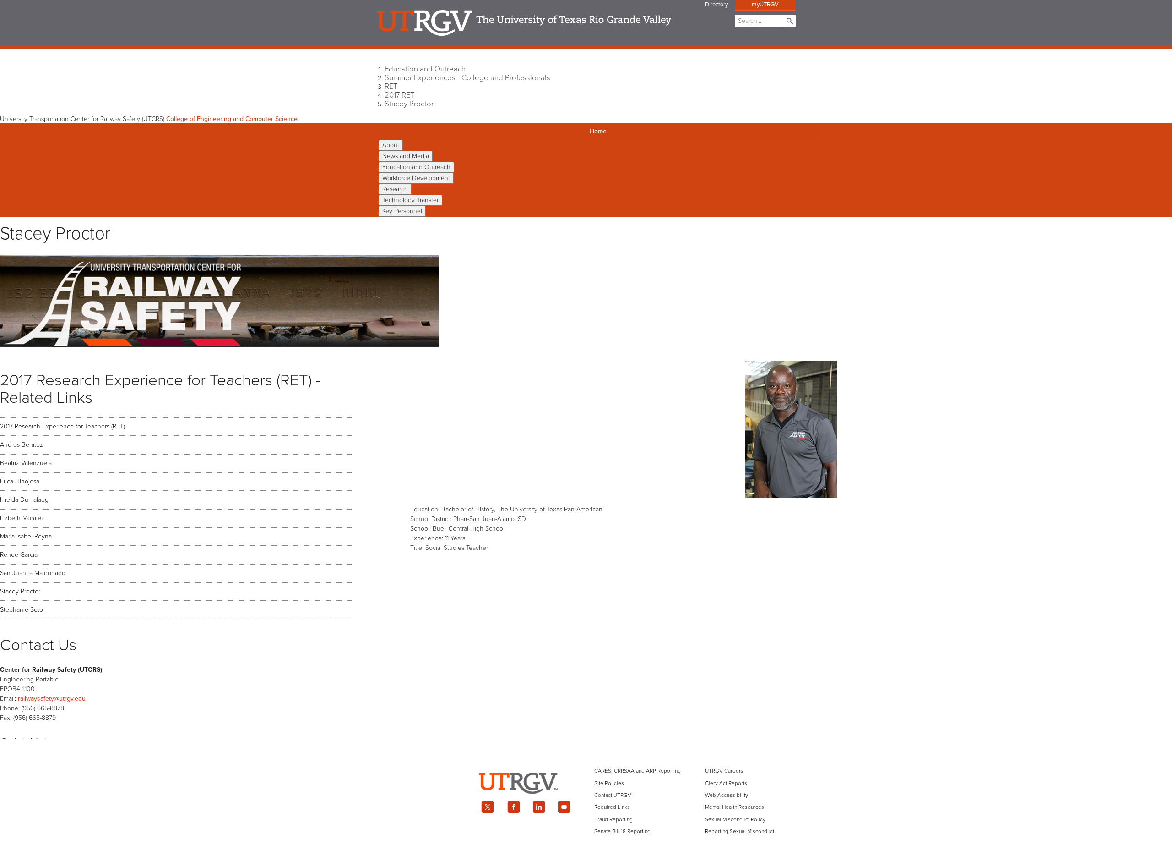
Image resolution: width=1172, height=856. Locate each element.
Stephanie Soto (21, 610)
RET (391, 86)
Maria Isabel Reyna (26, 536)
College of (232, 119)
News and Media (405, 156)
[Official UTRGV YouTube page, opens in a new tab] (564, 807)
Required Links (612, 807)
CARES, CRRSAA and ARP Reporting (637, 771)
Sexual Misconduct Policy (735, 819)
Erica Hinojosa (19, 481)
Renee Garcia (19, 555)
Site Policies (609, 783)
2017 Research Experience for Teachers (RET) (62, 426)
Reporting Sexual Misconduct (739, 831)
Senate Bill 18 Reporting (622, 831)
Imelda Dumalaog (24, 500)
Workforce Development (416, 178)
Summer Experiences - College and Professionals (467, 77)
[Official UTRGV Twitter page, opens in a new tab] (487, 807)
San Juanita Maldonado (32, 573)
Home (598, 131)
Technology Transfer (410, 200)
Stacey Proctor (409, 104)
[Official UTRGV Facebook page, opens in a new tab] (513, 807)
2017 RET (399, 95)
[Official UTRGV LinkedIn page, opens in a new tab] (538, 807)
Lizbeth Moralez (22, 518)
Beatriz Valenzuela (26, 463)
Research (395, 189)
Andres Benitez (21, 445)
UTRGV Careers (724, 771)
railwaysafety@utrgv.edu (52, 698)
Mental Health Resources (734, 807)
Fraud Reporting (613, 819)
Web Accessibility (726, 795)
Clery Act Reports (726, 783)
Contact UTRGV (612, 795)
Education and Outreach (425, 69)
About (390, 145)
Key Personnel (402, 211)
